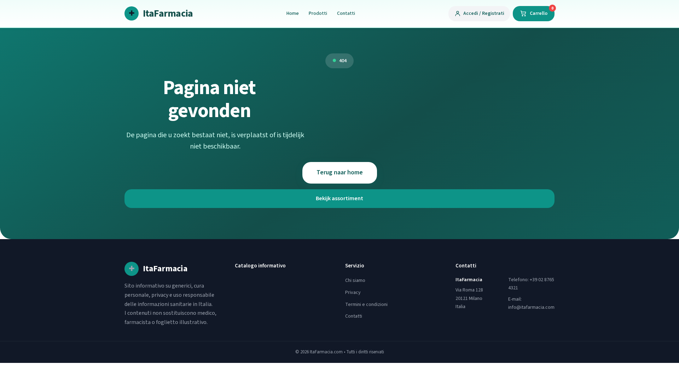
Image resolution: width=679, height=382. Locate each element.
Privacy (353, 292)
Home (292, 13)
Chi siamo (355, 280)
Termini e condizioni (366, 304)
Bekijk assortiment (339, 198)
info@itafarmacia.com (531, 307)
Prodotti (318, 13)
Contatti (346, 13)
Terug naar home (340, 172)
